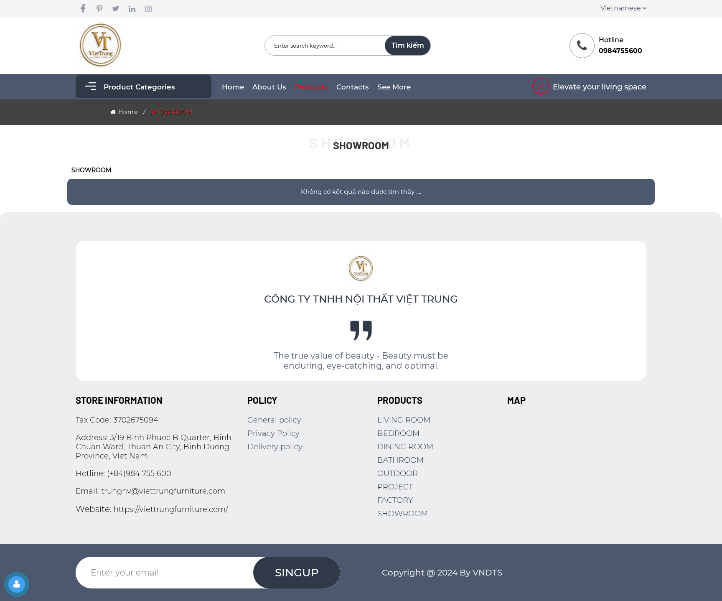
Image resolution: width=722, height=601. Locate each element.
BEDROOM (398, 433)
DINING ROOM (405, 446)
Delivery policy (275, 446)
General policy (274, 420)
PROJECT (395, 486)
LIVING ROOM (403, 420)
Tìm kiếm (408, 45)
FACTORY (395, 500)
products (311, 87)
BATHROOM (400, 460)
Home (233, 87)
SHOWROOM (171, 112)
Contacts (352, 87)
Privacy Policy (273, 433)
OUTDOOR (397, 473)
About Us (269, 87)
